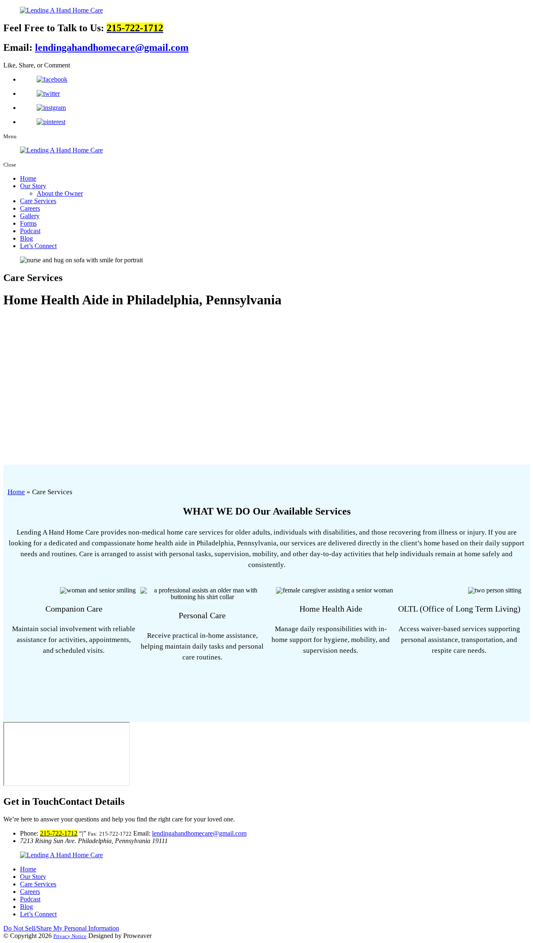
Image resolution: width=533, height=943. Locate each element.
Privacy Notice (70, 936)
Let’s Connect (38, 245)
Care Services (38, 200)
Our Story (33, 185)
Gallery (30, 215)
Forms (28, 223)
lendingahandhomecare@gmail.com (112, 47)
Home (28, 178)
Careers (30, 208)
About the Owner (60, 193)
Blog (26, 238)
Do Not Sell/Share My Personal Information (61, 928)
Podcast (30, 230)
